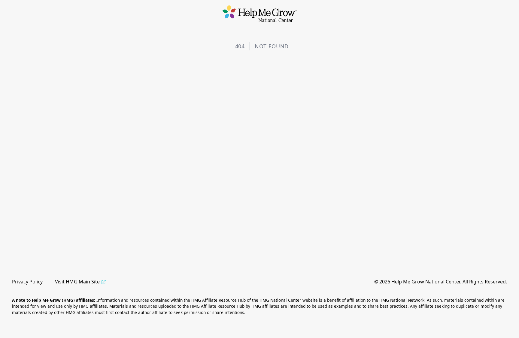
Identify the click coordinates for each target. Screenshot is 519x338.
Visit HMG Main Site (77, 281)
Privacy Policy (27, 281)
